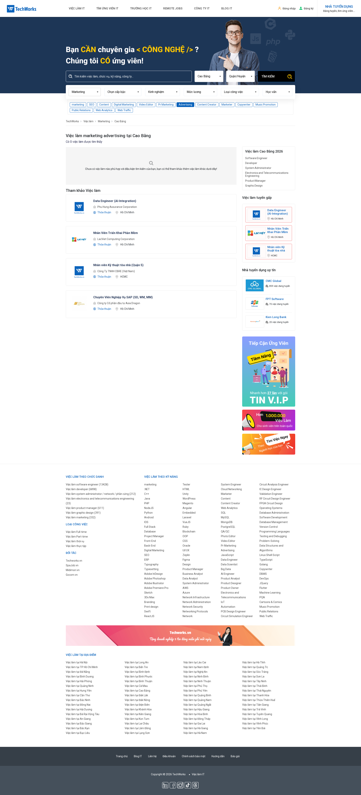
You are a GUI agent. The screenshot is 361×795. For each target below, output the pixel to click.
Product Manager (255, 180)
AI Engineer (227, 573)
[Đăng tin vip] (268, 371)
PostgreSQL (228, 526)
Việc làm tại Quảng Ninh (80, 685)
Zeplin (186, 555)
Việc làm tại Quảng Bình (197, 695)
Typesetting (151, 569)
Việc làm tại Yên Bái (253, 728)
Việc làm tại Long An (137, 662)
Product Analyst (230, 578)
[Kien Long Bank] (255, 321)
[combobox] (209, 76)
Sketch (148, 592)
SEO (91, 104)
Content (104, 104)
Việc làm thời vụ (75, 541)
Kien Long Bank (276, 317)
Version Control (268, 526)
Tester (186, 484)
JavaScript (227, 555)
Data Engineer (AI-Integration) (277, 212)
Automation (228, 606)
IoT (223, 602)
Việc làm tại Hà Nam (195, 732)
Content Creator (206, 104)
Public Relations (81, 110)
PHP (146, 503)
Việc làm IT (77, 8)
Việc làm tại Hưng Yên (79, 690)
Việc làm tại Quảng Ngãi (197, 704)
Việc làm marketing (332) (81, 517)
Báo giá (235, 756)
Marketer (226, 104)
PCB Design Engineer (233, 611)
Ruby (186, 526)
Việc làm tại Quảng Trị (255, 667)
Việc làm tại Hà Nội (76, 662)
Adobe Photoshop (155, 578)
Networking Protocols (195, 611)
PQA (262, 597)
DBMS (263, 573)
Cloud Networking (231, 489)
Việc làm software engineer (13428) (87, 484)
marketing (78, 104)
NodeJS (149, 507)
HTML (186, 489)
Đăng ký (308, 8)
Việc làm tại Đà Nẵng (78, 671)
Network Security (193, 606)
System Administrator (258, 167)
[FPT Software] (255, 303)
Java (147, 498)
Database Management (273, 522)
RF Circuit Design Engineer (274, 498)
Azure (186, 592)
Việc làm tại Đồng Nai (78, 704)
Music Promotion (266, 104)
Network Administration (197, 602)
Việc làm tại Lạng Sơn (137, 732)
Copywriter (243, 104)
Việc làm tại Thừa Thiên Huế (258, 700)
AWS (185, 587)
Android (149, 517)
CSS (185, 540)
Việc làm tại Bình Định (137, 671)
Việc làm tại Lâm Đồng (138, 728)
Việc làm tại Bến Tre (136, 667)
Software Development (273, 517)
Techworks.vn (74, 560)
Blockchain (189, 531)
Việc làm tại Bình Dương (80, 676)
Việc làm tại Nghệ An (195, 671)
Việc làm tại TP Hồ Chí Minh (82, 667)
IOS (146, 522)
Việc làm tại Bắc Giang (79, 723)
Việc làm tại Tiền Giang (255, 704)
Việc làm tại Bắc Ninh (78, 700)
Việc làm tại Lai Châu (137, 723)
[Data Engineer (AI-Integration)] (79, 207)
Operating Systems (270, 507)
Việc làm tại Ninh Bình (196, 676)
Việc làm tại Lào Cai (194, 662)
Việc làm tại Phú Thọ (195, 685)
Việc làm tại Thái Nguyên (256, 690)
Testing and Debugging (273, 536)
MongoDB (227, 522)
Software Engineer (256, 158)
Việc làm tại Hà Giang (195, 728)
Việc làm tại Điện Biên (137, 704)
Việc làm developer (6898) (81, 489)
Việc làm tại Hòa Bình (195, 714)
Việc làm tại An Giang (78, 718)
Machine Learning (270, 592)
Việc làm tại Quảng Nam (197, 700)
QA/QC (225, 531)
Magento (188, 503)
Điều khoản (169, 756)
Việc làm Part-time (77, 536)
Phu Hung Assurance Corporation (117, 206)
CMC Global (273, 281)
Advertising (185, 104)
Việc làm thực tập (76, 545)
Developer (251, 163)
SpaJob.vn (72, 565)
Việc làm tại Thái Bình (254, 685)
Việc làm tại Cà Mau (136, 685)
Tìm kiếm (268, 76)
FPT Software (275, 299)
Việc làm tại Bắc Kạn (77, 728)
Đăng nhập (289, 8)
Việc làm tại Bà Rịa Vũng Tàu (82, 714)
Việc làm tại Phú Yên (195, 690)
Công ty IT (201, 8)
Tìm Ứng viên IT (107, 8)
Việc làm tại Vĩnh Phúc (255, 723)
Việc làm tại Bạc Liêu (78, 732)
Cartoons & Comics (270, 602)
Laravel (187, 517)
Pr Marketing (166, 104)
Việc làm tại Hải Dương (79, 709)
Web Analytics (104, 110)
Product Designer (231, 583)
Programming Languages (274, 531)
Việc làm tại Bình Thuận (138, 681)
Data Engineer (229, 559)
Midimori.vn (73, 570)
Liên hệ (152, 756)
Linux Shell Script (269, 555)
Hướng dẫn (218, 756)
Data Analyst (190, 578)
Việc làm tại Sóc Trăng (255, 671)
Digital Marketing (124, 104)
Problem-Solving (269, 540)
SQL (223, 512)
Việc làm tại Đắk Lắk (136, 695)
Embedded (189, 512)
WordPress (189, 498)
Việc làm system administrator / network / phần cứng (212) (101, 493)
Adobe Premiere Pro (156, 587)
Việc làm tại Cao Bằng (137, 690)
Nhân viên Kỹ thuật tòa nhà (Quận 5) (276, 248)
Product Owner (230, 587)
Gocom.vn (72, 574)
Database (150, 531)
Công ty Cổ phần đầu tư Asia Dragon (118, 303)
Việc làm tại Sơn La (253, 676)
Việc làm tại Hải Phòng (79, 681)
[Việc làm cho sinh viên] (268, 419)
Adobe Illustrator (154, 583)
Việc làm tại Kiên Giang (138, 714)
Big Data (226, 569)
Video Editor (146, 104)
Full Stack (149, 526)
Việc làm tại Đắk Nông (137, 700)
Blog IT (226, 8)
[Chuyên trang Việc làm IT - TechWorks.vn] (21, 9)
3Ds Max (149, 597)
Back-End (149, 545)
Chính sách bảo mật (193, 756)
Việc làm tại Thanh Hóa (255, 695)
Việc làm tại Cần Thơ (78, 695)
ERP (146, 559)
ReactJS (149, 616)
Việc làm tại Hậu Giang (196, 709)
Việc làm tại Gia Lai (194, 723)
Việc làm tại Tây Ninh (254, 681)
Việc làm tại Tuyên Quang (257, 714)
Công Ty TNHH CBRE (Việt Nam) (116, 271)
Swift (147, 611)
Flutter (263, 587)
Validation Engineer (270, 493)
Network (188, 616)
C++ (146, 493)
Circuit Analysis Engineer (274, 484)
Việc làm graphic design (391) (83, 512)
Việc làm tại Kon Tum (137, 718)
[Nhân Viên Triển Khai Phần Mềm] (79, 239)
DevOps (264, 578)
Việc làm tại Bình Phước (138, 676)
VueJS (186, 522)
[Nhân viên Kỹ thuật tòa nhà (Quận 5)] (79, 271)
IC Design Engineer (270, 489)
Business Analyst (193, 573)
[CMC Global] (255, 285)
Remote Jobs (172, 8)
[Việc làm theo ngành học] (268, 444)
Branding (149, 602)
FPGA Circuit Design (271, 503)
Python (148, 512)
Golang (263, 564)
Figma (186, 559)
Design (187, 564)
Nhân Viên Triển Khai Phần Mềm (278, 230)
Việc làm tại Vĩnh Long (255, 718)
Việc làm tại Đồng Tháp (196, 718)
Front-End (150, 540)
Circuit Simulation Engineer (237, 616)
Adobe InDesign (153, 573)
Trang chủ (122, 756)
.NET (147, 489)
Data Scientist (229, 564)
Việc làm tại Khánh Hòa (138, 709)
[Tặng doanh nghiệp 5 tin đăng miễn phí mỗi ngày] (180, 635)
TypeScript (265, 559)
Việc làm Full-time (76, 531)
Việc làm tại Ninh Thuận (197, 681)
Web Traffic (124, 110)
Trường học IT (141, 8)
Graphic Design (254, 185)
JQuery (263, 583)
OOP (185, 536)
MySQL (225, 517)
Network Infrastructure (196, 597)
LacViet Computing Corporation (116, 239)
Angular (187, 507)
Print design (151, 606)
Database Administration (274, 512)
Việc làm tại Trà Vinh (254, 709)
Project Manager (154, 536)
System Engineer (231, 484)
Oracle (186, 545)
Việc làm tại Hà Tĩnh (253, 662)
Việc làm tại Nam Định (196, 667)
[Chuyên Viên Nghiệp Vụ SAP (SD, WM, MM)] (79, 303)
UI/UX (186, 550)
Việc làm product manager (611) (85, 507)
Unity (186, 493)
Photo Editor (228, 536)
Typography (151, 564)
